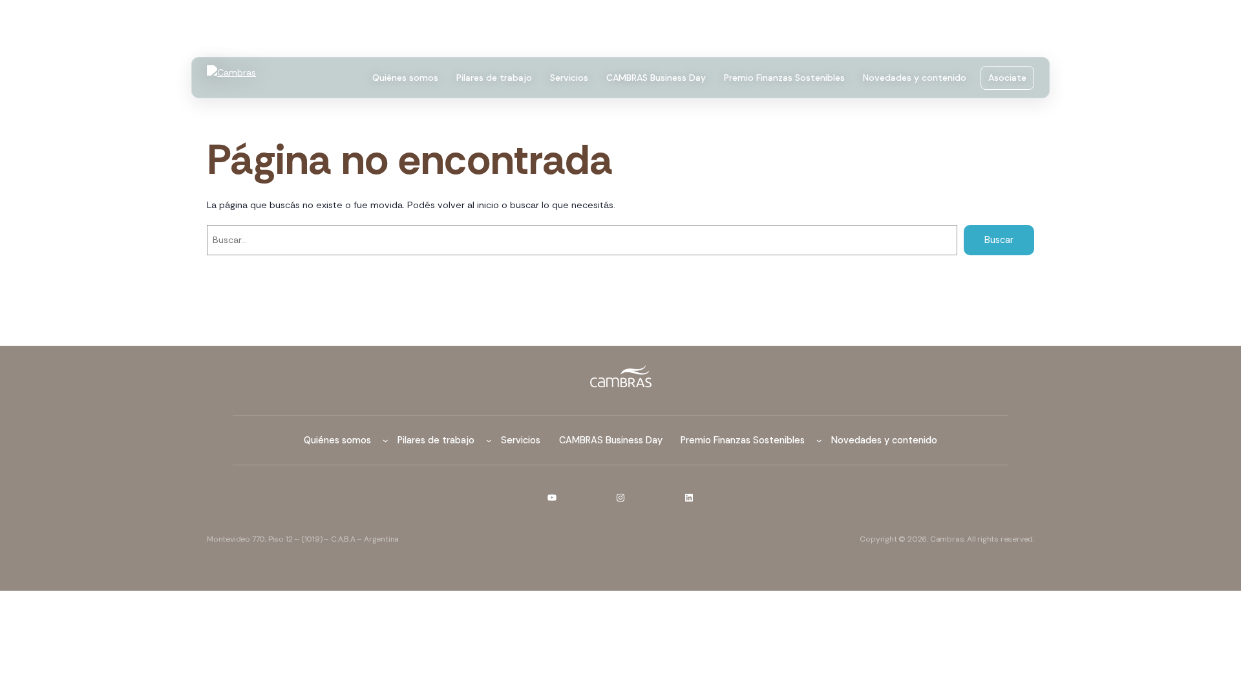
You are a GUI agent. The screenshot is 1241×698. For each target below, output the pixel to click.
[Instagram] (620, 497)
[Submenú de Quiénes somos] (385, 440)
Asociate (1007, 77)
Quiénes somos (405, 77)
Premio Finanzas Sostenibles (784, 77)
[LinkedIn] (689, 497)
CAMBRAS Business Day (656, 77)
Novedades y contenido (914, 77)
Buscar (998, 240)
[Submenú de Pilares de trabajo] (489, 440)
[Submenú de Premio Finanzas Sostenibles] (819, 440)
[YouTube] (552, 497)
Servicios (569, 77)
